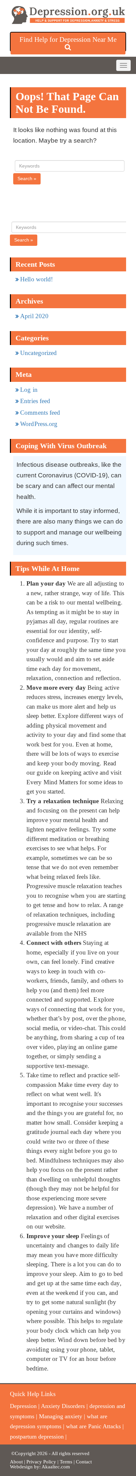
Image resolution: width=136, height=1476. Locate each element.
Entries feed (35, 400)
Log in (29, 389)
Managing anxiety (60, 1416)
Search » (26, 178)
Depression (23, 1406)
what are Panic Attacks (93, 1426)
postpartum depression (37, 1436)
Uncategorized (38, 352)
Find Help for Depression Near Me (68, 39)
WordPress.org (38, 423)
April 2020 (34, 316)
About (16, 1461)
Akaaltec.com (56, 1466)
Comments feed (40, 412)
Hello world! (36, 279)
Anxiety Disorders (63, 1406)
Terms (67, 1461)
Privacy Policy (41, 1461)
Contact (84, 1461)
